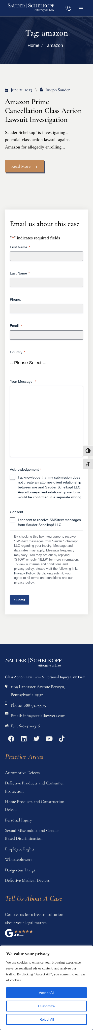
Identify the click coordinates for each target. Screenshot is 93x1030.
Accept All (46, 993)
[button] (81, 8)
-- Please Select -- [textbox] (28, 362)
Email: (16, 326)
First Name (20, 247)
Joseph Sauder (57, 89)
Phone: (15, 299)
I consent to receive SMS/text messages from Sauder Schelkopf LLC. (49, 522)
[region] (46, 988)
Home (33, 45)
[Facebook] (11, 739)
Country (17, 352)
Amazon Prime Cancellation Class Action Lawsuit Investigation (43, 110)
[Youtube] (49, 739)
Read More (21, 166)
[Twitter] (36, 739)
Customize (46, 1006)
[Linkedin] (24, 739)
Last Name (20, 273)
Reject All (46, 1019)
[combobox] (46, 363)
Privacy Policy (24, 573)
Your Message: (23, 381)
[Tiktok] (62, 739)
